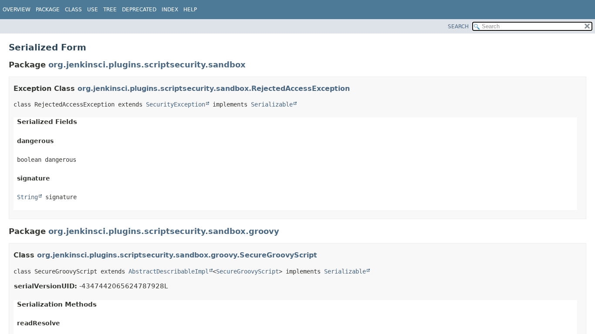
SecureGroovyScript (247, 271)
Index (170, 10)
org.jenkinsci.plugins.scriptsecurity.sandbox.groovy (163, 231)
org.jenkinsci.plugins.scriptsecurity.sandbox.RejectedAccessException (214, 88)
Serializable (272, 104)
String (27, 197)
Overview (16, 10)
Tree (110, 10)
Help (190, 10)
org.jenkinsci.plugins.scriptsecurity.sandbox (147, 64)
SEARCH (458, 26)
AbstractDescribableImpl (168, 271)
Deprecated (139, 10)
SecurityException (175, 104)
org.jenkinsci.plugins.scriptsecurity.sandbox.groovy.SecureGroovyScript (177, 255)
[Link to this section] (355, 88)
